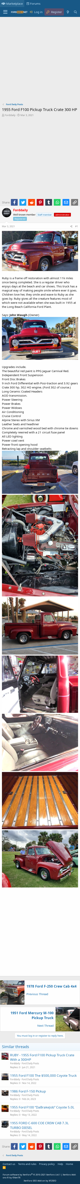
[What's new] (67, 12)
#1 (76, 226)
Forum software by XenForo (31, 1174)
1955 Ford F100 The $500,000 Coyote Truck (43, 1075)
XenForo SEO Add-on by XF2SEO (40, 1180)
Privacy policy (47, 1164)
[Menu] (5, 12)
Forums (35, 3)
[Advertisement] (40, 61)
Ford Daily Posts (30, 1063)
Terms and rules (27, 1164)
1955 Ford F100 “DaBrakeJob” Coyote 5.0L (42, 1107)
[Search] (75, 12)
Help (60, 1164)
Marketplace (14, 3)
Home (69, 1164)
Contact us (9, 1164)
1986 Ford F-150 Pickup (28, 1091)
